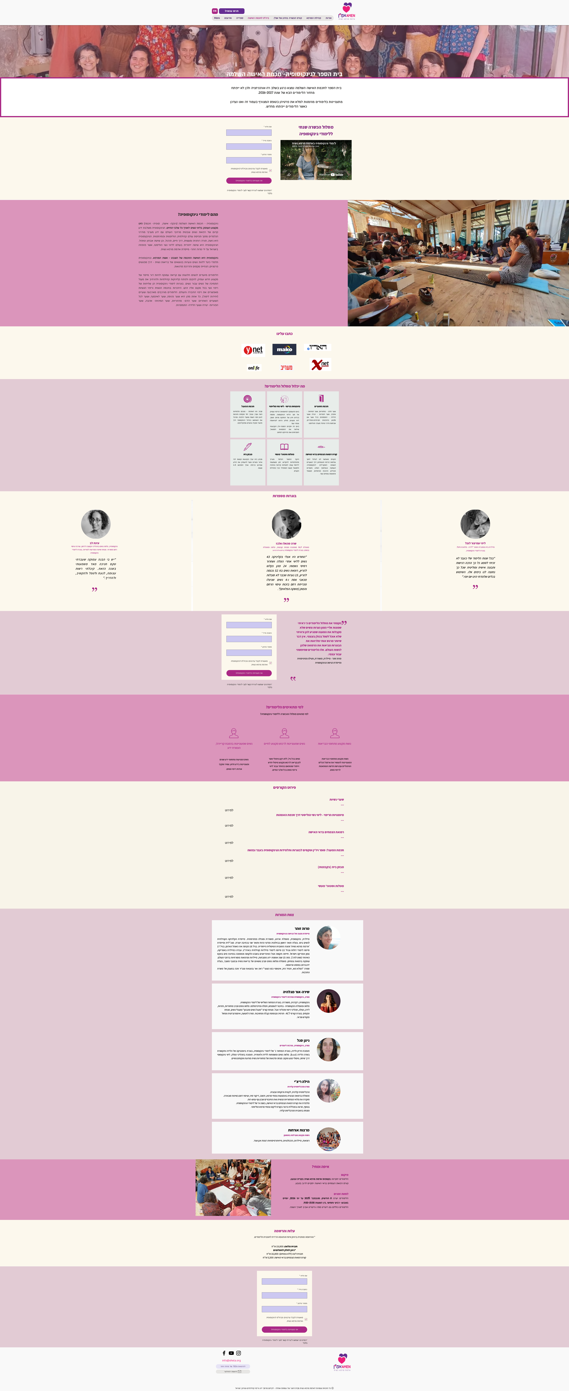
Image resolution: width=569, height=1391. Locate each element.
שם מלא (268, 127)
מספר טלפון (266, 154)
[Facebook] (224, 1353)
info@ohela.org (231, 1360)
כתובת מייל (267, 140)
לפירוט (229, 810)
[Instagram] (238, 1353)
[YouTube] (231, 1353)
